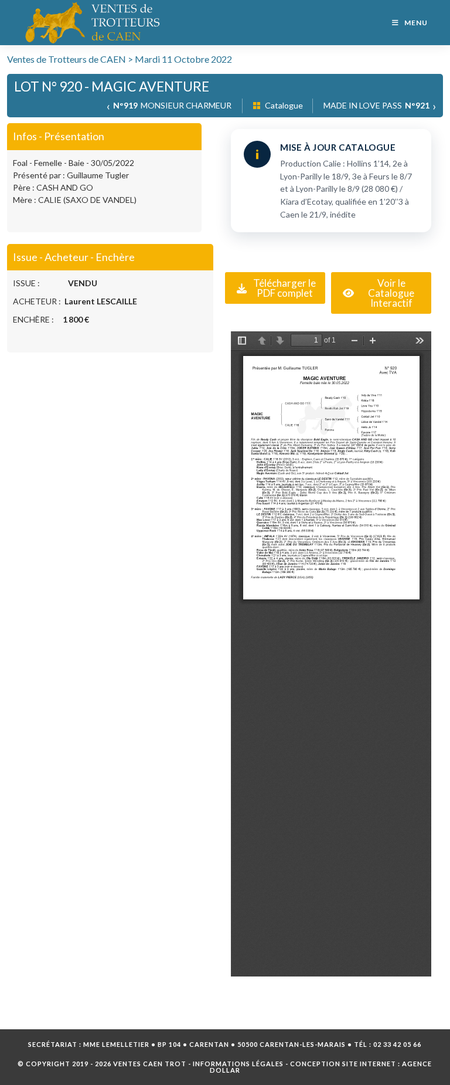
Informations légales (238, 1063)
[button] (275, 288)
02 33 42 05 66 (397, 1044)
